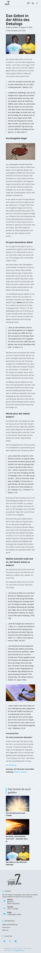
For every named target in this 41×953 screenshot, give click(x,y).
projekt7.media (19, 950)
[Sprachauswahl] (28, 3)
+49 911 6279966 (12, 909)
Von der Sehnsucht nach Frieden (15, 814)
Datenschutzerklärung (9, 924)
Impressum (6, 927)
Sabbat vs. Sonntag (19, 772)
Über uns (5, 930)
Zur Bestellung (11, 765)
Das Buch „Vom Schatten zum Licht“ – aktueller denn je (17, 838)
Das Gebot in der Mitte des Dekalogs (16, 863)
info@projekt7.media (14, 914)
